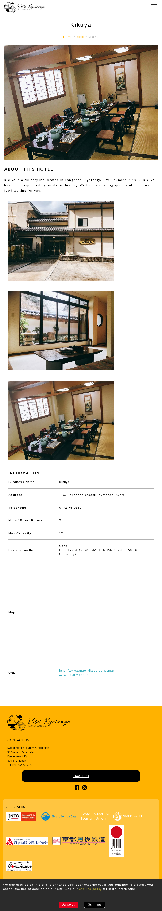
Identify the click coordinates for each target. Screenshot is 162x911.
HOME (68, 36)
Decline (94, 904)
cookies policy (90, 889)
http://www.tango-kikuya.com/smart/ (88, 670)
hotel (80, 36)
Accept (68, 904)
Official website (76, 674)
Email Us (81, 776)
